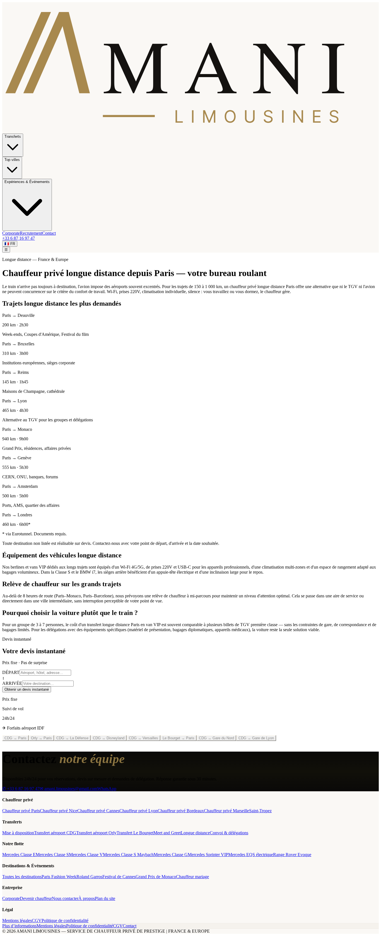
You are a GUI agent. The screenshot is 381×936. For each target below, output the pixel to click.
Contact (49, 233)
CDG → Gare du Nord (216, 738)
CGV (37, 920)
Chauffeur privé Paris (21, 810)
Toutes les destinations (22, 876)
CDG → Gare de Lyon (256, 738)
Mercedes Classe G (171, 854)
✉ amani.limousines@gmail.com (68, 788)
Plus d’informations (19, 925)
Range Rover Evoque (292, 854)
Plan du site (105, 898)
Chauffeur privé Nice (58, 810)
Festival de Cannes (119, 876)
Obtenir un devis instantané (26, 689)
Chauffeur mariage (192, 876)
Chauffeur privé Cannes (98, 810)
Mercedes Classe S (52, 854)
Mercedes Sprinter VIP (208, 854)
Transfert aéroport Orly (96, 832)
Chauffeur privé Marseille (226, 810)
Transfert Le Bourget (135, 832)
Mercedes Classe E (19, 854)
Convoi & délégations (229, 832)
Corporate (11, 233)
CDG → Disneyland (108, 738)
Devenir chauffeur (36, 898)
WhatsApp (106, 788)
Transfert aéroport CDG (55, 832)
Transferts (12, 136)
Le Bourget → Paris (178, 738)
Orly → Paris (41, 738)
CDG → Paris (15, 738)
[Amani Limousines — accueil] (190, 131)
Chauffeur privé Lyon (138, 810)
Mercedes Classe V (86, 854)
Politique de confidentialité (65, 920)
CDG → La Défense (72, 738)
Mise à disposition (18, 832)
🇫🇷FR (9, 244)
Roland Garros (89, 876)
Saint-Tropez (260, 810)
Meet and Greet (167, 832)
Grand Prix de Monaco (156, 876)
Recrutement (31, 233)
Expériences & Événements (27, 182)
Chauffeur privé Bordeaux (181, 810)
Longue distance (195, 832)
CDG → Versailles (143, 738)
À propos (86, 898)
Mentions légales (17, 920)
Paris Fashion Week (59, 876)
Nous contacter (65, 898)
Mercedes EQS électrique (250, 854)
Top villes (12, 160)
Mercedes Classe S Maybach (128, 854)
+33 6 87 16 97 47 (18, 238)
